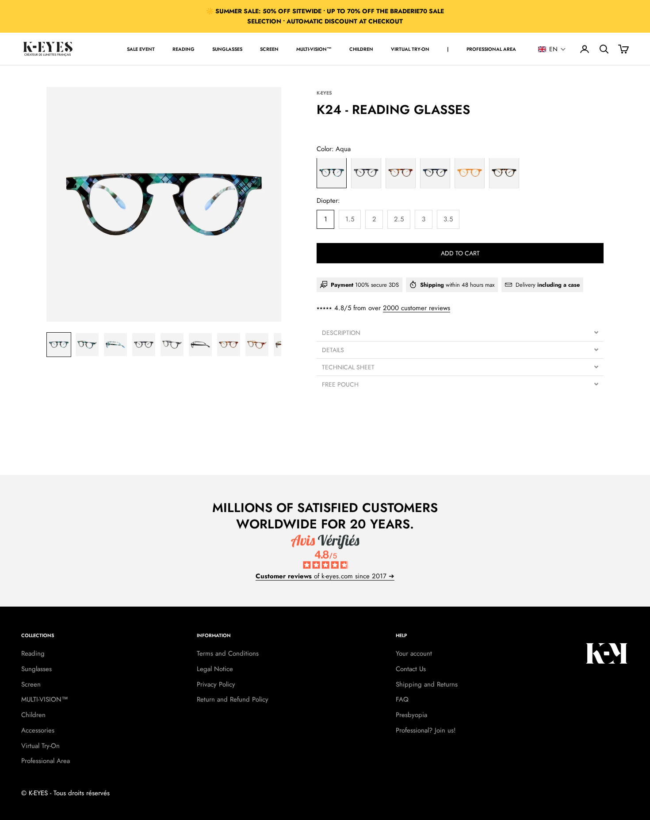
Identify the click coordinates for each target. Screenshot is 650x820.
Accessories (37, 730)
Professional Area (491, 49)
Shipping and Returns (427, 684)
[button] (552, 49)
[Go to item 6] (200, 344)
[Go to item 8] (257, 344)
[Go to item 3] (115, 344)
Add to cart (460, 252)
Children (361, 49)
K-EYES (324, 92)
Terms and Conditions (228, 653)
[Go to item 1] (58, 344)
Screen (269, 49)
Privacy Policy (216, 684)
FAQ (402, 699)
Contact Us (411, 669)
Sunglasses (227, 49)
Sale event (141, 49)
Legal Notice (215, 669)
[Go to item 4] (143, 344)
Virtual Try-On (410, 49)
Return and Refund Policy (232, 699)
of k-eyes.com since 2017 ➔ (325, 576)
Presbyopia (411, 715)
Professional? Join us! (426, 730)
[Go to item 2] (87, 344)
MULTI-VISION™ (314, 49)
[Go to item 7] (228, 344)
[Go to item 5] (172, 344)
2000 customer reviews (416, 308)
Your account (414, 653)
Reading (183, 49)
